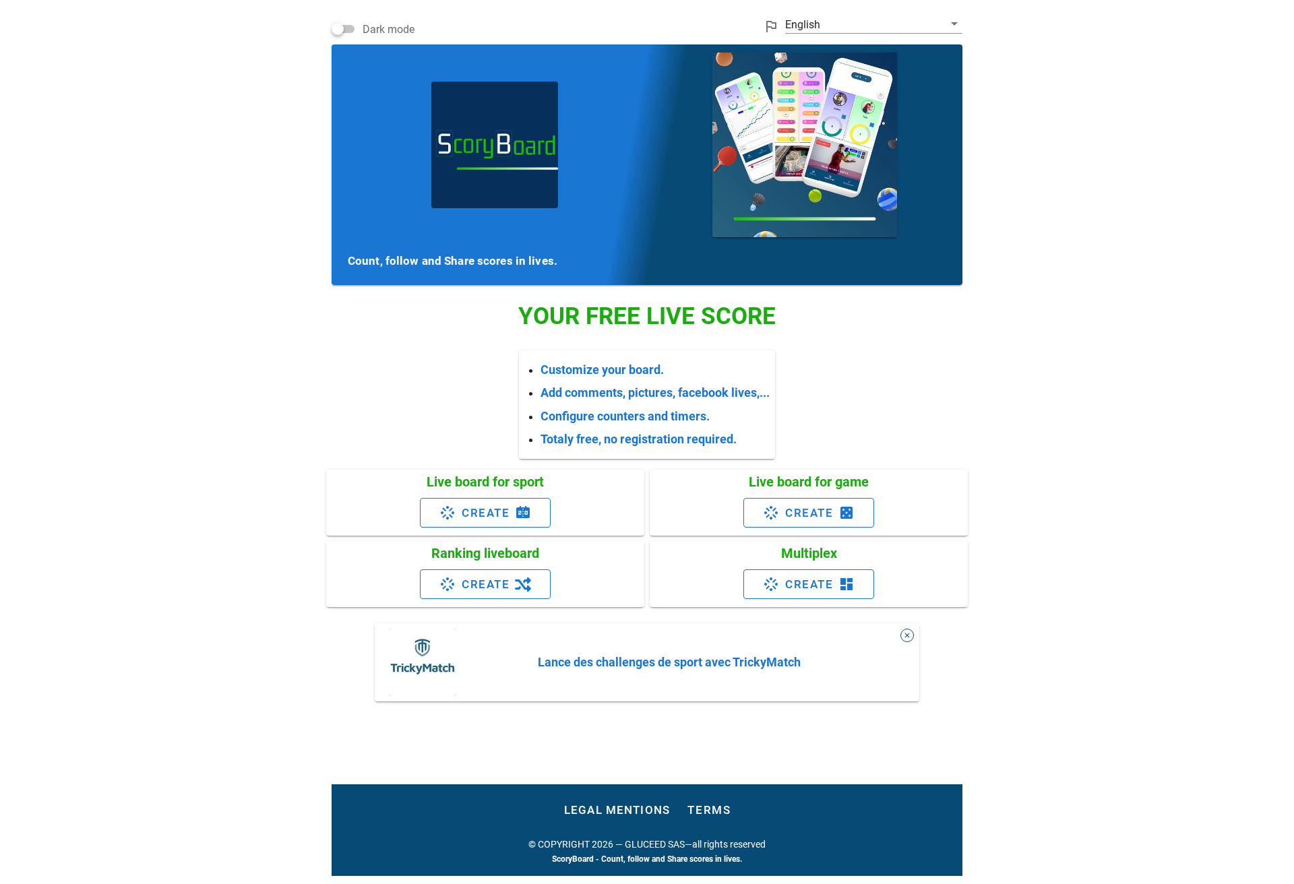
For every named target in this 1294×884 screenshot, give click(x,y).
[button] (873, 24)
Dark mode (388, 29)
